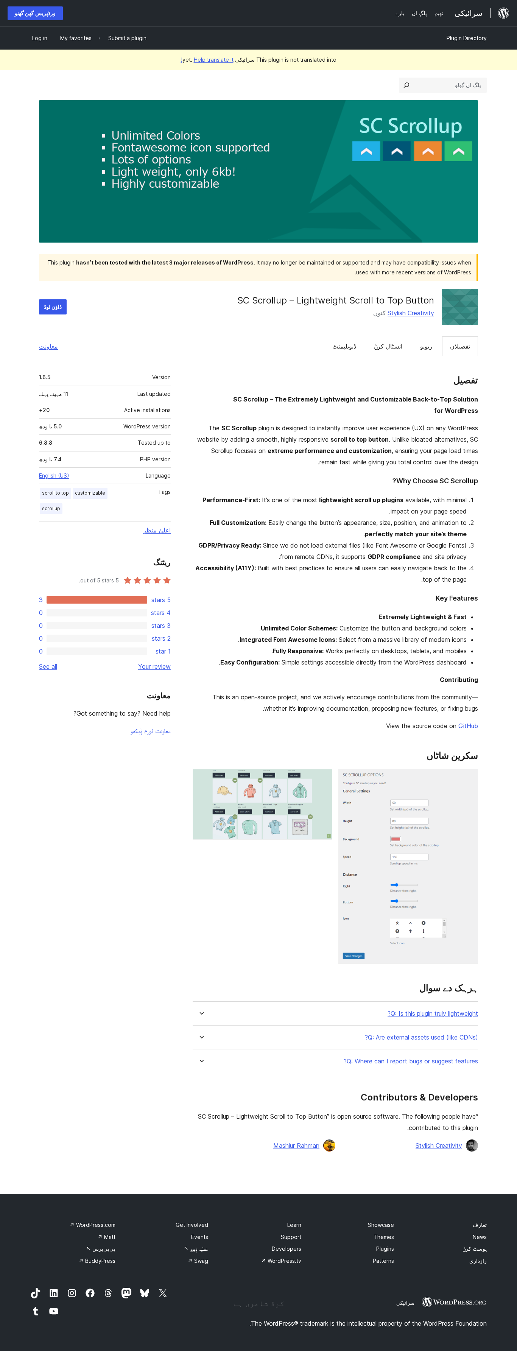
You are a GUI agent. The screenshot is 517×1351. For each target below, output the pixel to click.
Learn (294, 1225)
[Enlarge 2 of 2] (322, 779)
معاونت (48, 346)
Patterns (383, 1261)
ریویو (426, 346)
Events (199, 1237)
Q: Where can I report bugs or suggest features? (411, 1061)
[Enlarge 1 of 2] (468, 779)
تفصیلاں (460, 346)
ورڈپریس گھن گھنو (35, 13)
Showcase (381, 1225)
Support (291, 1237)
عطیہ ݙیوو (196, 1248)
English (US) (54, 475)
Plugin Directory (467, 38)
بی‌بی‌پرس (100, 1248)
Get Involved (192, 1225)
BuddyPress (97, 1261)
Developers (286, 1248)
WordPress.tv (281, 1261)
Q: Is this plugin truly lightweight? (433, 1013)
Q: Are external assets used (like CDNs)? (421, 1037)
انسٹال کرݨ (388, 346)
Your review (154, 666)
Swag (198, 1261)
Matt (106, 1237)
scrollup (51, 508)
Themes (384, 1237)
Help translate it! (207, 59)
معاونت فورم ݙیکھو (151, 731)
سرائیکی (405, 1303)
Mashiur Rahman (296, 1145)
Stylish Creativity (411, 313)
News (480, 1237)
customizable (90, 493)
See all (48, 666)
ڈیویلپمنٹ (344, 346)
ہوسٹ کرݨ (474, 1248)
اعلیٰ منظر (157, 530)
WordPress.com (92, 1225)
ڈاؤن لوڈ (53, 307)
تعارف (480, 1225)
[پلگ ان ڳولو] (406, 85)
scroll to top (55, 493)
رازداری (478, 1261)
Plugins (385, 1248)
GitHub (468, 726)
